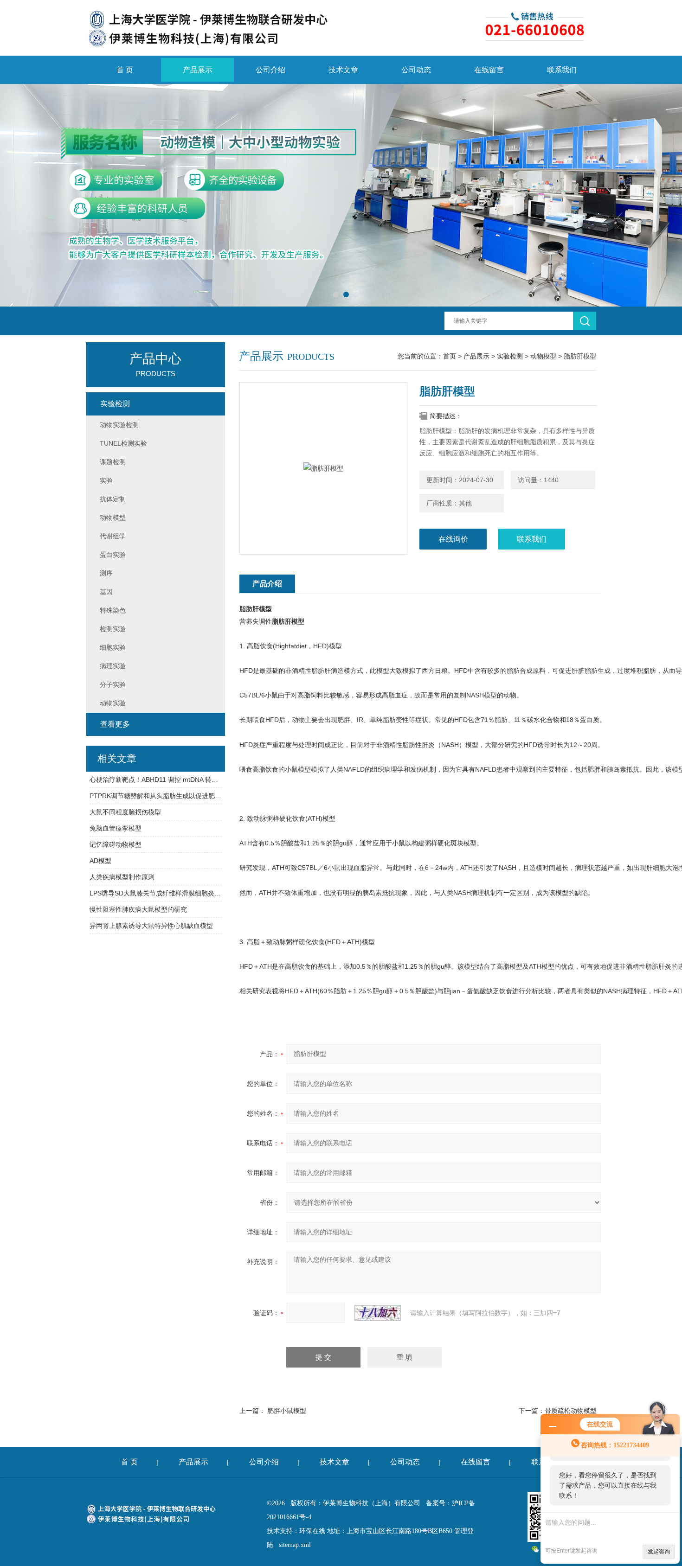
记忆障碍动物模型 (116, 844)
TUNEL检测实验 (123, 443)
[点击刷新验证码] (377, 1313)
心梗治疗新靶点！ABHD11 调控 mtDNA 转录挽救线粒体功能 (156, 779)
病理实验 (113, 666)
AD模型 (100, 860)
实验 (106, 480)
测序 (106, 573)
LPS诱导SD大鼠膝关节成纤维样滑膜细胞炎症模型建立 (156, 893)
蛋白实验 (113, 554)
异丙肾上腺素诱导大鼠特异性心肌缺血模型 (151, 925)
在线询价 (453, 539)
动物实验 (113, 703)
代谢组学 (113, 536)
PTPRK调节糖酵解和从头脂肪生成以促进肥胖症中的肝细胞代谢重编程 (156, 795)
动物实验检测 (119, 424)
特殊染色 (113, 610)
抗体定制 (113, 499)
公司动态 (416, 70)
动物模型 (543, 356)
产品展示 (197, 70)
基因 (106, 591)
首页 (449, 356)
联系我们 (562, 70)
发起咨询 (659, 1551)
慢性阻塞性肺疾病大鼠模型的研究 (138, 909)
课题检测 (113, 462)
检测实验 (113, 629)
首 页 (124, 70)
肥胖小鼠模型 (286, 1410)
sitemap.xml (295, 1544)
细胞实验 (113, 647)
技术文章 (343, 70)
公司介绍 (270, 70)
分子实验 (113, 684)
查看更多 (115, 724)
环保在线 (312, 1531)
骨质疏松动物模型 (571, 1410)
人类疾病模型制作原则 (122, 877)
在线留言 (489, 70)
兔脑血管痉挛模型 (116, 828)
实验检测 (510, 356)
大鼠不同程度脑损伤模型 (125, 812)
